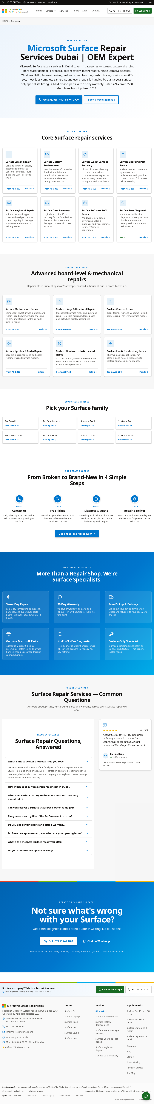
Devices (49, 10)
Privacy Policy (133, 1062)
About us (131, 1046)
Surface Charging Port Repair (106, 1040)
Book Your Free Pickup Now (75, 533)
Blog (76, 10)
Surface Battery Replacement (103, 1023)
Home (39, 10)
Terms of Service (135, 1067)
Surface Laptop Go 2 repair (137, 1038)
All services (101, 1011)
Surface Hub (71, 1038)
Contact (96, 10)
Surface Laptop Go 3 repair (137, 1029)
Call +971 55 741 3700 (60, 941)
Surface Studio (72, 1032)
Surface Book (71, 1021)
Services (64, 10)
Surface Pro (70, 1011)
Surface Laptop (72, 1016)
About (85, 10)
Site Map (131, 1073)
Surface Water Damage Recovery (107, 1032)
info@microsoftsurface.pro (19, 1031)
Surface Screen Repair (106, 1016)
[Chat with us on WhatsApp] (146, 1096)
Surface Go (70, 1027)
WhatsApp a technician (17, 1037)
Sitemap (79, 1095)
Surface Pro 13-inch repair (136, 1021)
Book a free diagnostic (101, 99)
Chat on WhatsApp (98, 941)
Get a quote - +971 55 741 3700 (61, 99)
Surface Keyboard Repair (104, 1049)
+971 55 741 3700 (12, 2)
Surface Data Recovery (106, 1055)
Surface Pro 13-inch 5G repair (138, 1012)
